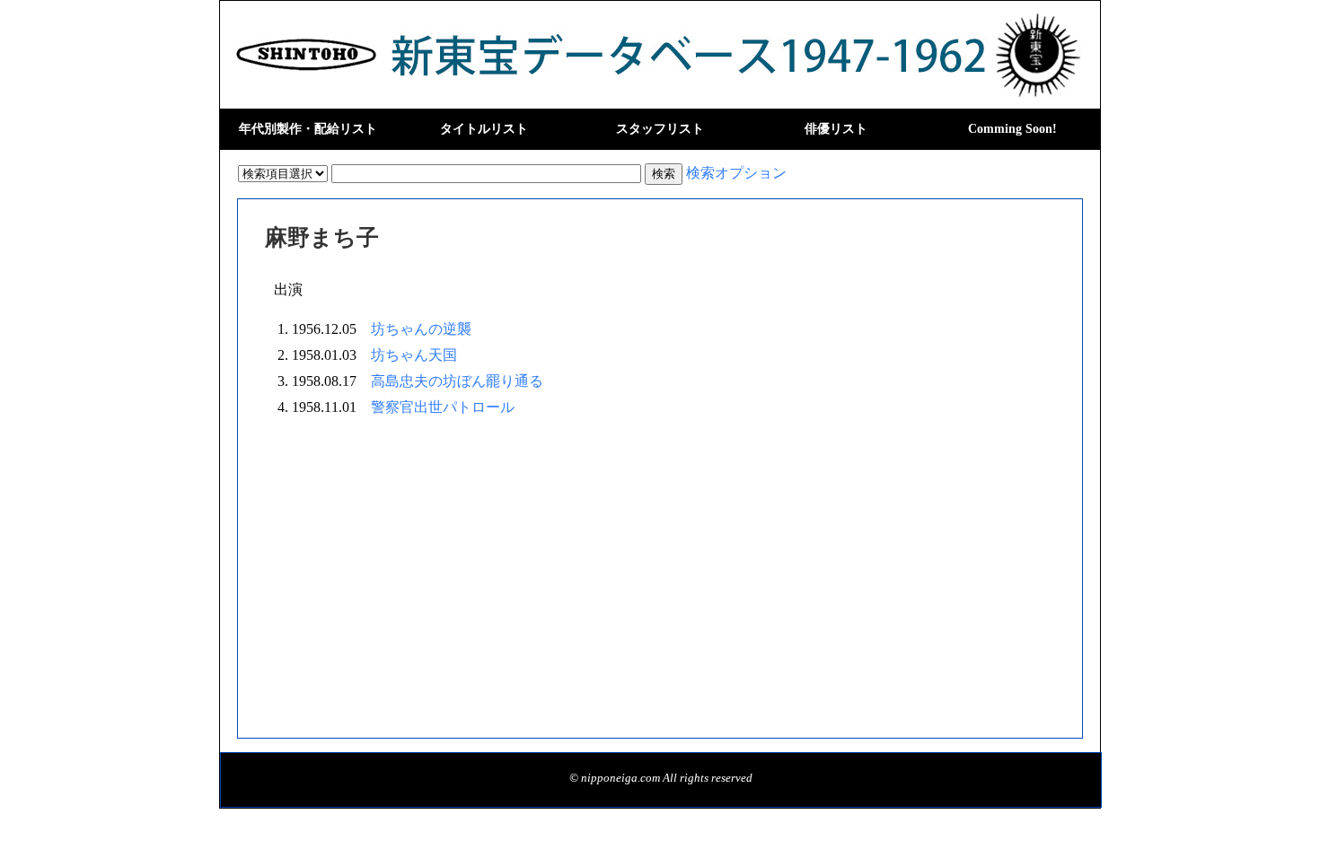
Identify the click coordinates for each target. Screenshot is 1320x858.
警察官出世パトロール (443, 407)
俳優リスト (836, 129)
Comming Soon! (1012, 129)
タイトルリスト (484, 129)
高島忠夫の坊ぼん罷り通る (457, 381)
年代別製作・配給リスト (308, 129)
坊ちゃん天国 (414, 355)
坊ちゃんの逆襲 (421, 329)
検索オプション (736, 172)
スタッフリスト (660, 129)
